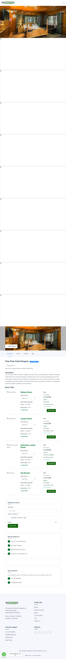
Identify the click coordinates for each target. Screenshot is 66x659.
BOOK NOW (51, 410)
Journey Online (37, 655)
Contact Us (37, 621)
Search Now (12, 526)
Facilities (26, 353)
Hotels (36, 607)
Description (10, 353)
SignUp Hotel (9, 637)
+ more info (24, 410)
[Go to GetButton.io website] (3, 657)
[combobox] (33, 511)
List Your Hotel (38, 615)
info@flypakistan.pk (16, 582)
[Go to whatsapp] (4, 654)
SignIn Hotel (8, 640)
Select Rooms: (24, 395)
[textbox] (33, 511)
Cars (35, 618)
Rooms (18, 353)
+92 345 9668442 (16, 578)
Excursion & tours (39, 610)
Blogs (36, 613)
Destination (11, 507)
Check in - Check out (13, 514)
